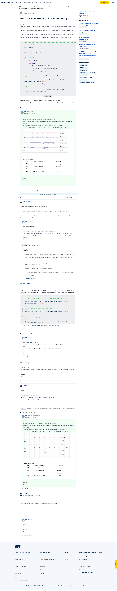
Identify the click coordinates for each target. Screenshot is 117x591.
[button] (104, 2)
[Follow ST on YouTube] (92, 573)
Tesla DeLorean (27, 201)
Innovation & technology (20, 566)
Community (42, 563)
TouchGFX (92, 72)
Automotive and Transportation (56, 6)
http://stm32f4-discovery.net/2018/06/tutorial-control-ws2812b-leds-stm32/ (38, 397)
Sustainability (18, 563)
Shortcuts (67, 556)
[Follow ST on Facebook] (89, 573)
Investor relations (19, 559)
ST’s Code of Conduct (84, 563)
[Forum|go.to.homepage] (7, 2)
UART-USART (83, 79)
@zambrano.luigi (28, 342)
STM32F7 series (83, 77)
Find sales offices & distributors (47, 559)
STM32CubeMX (83, 70)
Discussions (36, 6)
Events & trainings (44, 569)
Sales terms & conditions (61, 585)
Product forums (44, 6)
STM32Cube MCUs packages (87, 82)
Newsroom (42, 566)
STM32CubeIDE (83, 72)
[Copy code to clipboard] (75, 43)
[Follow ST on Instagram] (86, 573)
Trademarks (71, 585)
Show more (47, 96)
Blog (16, 576)
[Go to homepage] (24, 548)
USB (91, 77)
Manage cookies (87, 585)
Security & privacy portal (85, 566)
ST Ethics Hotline (83, 559)
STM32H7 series (84, 65)
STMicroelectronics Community (26, 6)
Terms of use (51, 585)
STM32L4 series (83, 75)
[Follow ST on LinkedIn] (83, 573)
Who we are (17, 556)
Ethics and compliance (84, 556)
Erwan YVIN (26, 385)
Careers (16, 569)
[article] (48, 210)
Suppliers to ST (18, 573)
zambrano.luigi (26, 283)
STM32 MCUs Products (83, 48)
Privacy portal (79, 585)
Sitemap (66, 559)
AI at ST (42, 573)
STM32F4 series (83, 67)
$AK (24, 12)
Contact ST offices (44, 556)
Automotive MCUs (69, 6)
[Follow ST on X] (80, 573)
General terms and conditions (21, 580)
